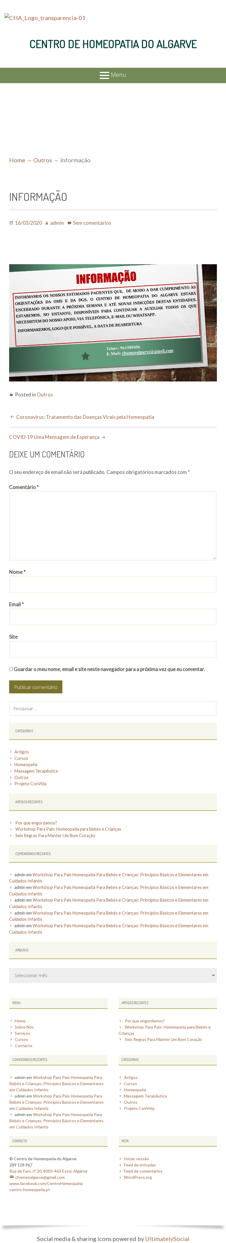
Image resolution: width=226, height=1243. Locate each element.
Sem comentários (92, 223)
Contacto (23, 1045)
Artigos (21, 751)
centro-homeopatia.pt (29, 1189)
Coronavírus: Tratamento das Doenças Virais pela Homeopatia (85, 417)
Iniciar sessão (136, 1158)
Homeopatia (25, 764)
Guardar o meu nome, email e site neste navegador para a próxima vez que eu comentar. (109, 669)
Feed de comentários (143, 1170)
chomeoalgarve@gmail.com (40, 1177)
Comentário (24, 487)
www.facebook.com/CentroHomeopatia (46, 1183)
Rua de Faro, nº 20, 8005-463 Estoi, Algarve (48, 1170)
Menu (118, 75)
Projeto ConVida (30, 783)
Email (16, 604)
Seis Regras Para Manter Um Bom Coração (55, 835)
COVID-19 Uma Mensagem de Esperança (54, 437)
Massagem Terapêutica (36, 770)
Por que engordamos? (36, 822)
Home (20, 1020)
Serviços (22, 1033)
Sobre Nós (24, 1026)
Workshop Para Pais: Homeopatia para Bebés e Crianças (68, 829)
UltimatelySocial (167, 1238)
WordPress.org (138, 1177)
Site (13, 637)
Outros (45, 394)
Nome (17, 572)
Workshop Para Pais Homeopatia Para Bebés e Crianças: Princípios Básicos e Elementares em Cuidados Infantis (56, 1083)
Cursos (21, 758)
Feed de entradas (140, 1164)
